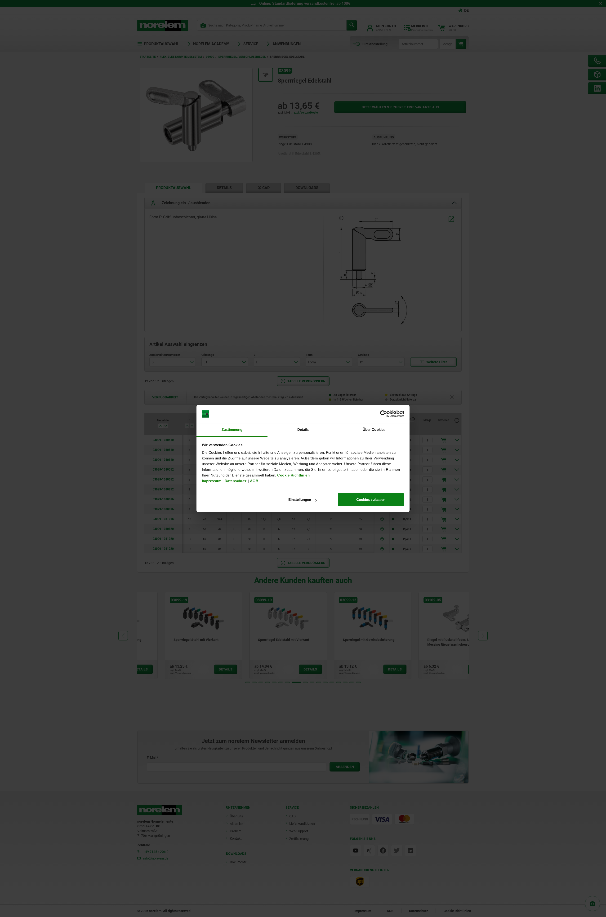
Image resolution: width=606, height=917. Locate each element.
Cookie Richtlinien (293, 475)
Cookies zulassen (370, 500)
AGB (254, 481)
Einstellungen (299, 500)
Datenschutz (236, 481)
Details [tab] (303, 430)
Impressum (212, 481)
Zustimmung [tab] (232, 430)
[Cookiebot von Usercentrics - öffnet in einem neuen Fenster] (383, 414)
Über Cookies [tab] (374, 430)
